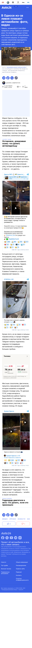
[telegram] (3, 78)
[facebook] (8, 78)
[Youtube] (11, 537)
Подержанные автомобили (5, 572)
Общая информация (22, 562)
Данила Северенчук (13, 83)
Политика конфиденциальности (22, 579)
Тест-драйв (4, 565)
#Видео (5, 519)
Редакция (19, 572)
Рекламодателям (21, 565)
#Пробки (13, 519)
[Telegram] (15, 537)
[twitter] (12, 78)
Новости (3, 562)
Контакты (19, 575)
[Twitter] (7, 537)
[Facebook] (2, 537)
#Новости (21, 519)
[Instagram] (20, 537)
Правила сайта (20, 569)
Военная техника (6, 569)
